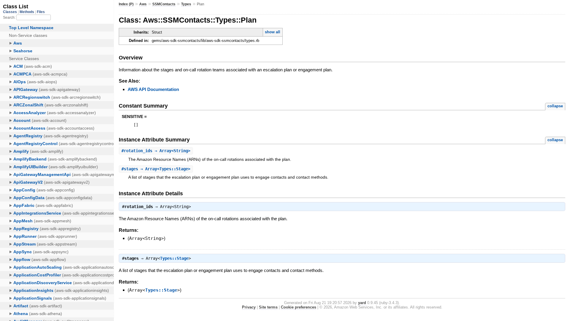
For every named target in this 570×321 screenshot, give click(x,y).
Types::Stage (174, 258)
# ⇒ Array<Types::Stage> (155, 168)
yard (362, 302)
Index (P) (126, 4)
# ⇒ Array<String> (155, 150)
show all (272, 32)
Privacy (249, 307)
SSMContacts (163, 4)
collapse (555, 106)
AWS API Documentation (153, 89)
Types (186, 4)
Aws (143, 4)
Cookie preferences (298, 307)
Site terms (268, 307)
